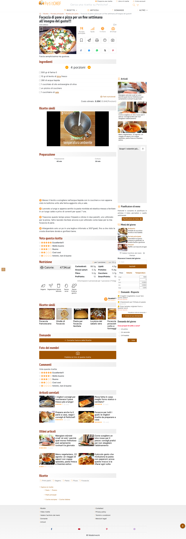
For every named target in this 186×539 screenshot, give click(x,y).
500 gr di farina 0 (49, 72)
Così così (56, 252)
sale (57, 92)
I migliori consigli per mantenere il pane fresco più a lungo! (65, 399)
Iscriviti (132, 266)
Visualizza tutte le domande (137, 312)
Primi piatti (46, 481)
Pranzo (54, 490)
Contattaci (99, 508)
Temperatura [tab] (140, 273)
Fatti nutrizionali (108, 97)
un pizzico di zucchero (51, 88)
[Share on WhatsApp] (97, 50)
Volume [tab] (129, 273)
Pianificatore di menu (131, 219)
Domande (119, 10)
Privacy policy (101, 512)
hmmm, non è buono (61, 256)
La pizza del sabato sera (96, 322)
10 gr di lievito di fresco (54, 76)
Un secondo (125, 332)
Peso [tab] (121, 273)
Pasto (47, 490)
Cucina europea (51, 499)
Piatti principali (50, 495)
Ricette (70, 10)
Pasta (67, 481)
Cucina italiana (64, 499)
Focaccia (85, 481)
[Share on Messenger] (89, 50)
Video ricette (45, 512)
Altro (142, 10)
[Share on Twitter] (105, 50)
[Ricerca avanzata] (138, 5)
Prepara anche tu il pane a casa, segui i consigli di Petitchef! (65, 414)
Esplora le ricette (47, 487)
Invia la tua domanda (133, 316)
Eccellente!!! (58, 242)
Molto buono (58, 246)
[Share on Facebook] (81, 50)
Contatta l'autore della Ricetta (78, 340)
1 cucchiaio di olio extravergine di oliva (59, 84)
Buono (55, 249)
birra (59, 76)
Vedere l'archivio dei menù (131, 253)
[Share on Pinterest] (113, 50)
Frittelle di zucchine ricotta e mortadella (135, 231)
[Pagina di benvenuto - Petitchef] (40, 14)
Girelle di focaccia (60, 322)
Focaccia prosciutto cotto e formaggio (112, 325)
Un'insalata (125, 335)
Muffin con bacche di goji (137, 247)
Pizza (75, 481)
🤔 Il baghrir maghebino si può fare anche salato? (131, 297)
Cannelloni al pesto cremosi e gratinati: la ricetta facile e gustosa (136, 240)
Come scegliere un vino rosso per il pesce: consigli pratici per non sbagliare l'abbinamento (105, 440)
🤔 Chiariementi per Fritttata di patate (132, 302)
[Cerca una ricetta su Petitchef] (134, 5)
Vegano (58, 481)
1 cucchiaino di (50, 92)
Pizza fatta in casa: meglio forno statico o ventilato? (105, 399)
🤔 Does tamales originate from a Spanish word (130, 307)
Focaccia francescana (45, 322)
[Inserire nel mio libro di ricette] (81, 40)
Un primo (124, 329)
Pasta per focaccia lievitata (78, 323)
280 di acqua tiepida (50, 80)
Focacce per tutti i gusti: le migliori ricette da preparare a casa (105, 416)
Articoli (94, 10)
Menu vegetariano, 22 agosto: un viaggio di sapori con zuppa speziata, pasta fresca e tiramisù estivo (66, 459)
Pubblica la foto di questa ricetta (78, 357)
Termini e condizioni (103, 515)
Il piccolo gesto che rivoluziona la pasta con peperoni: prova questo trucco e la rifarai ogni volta (104, 459)
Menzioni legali (101, 519)
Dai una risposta (122, 299)
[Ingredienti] (3, 269)
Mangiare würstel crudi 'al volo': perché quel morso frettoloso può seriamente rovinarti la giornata (65, 440)
